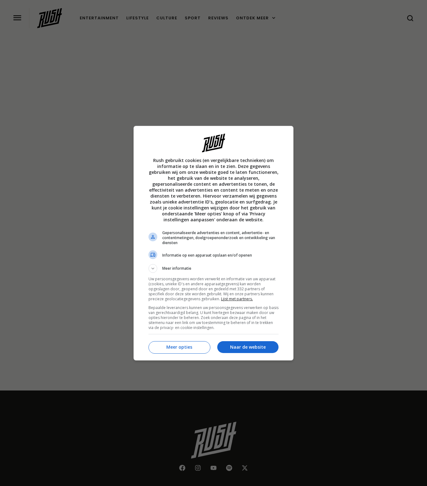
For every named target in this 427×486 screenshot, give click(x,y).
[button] (213, 268)
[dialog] (213, 243)
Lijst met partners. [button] (237, 299)
